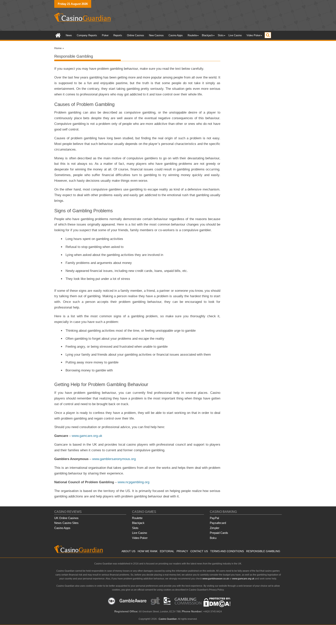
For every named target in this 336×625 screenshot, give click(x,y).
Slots (221, 35)
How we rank (148, 551)
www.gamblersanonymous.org (114, 459)
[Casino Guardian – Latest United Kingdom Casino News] (58, 35)
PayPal (214, 518)
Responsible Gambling (263, 551)
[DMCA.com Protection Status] (217, 606)
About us (128, 551)
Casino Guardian (168, 619)
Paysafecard (218, 523)
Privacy (182, 551)
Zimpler (214, 528)
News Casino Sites (66, 523)
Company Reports (87, 35)
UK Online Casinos (66, 518)
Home (58, 48)
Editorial (167, 551)
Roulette (192, 35)
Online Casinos (135, 35)
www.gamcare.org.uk (87, 436)
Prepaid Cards (219, 532)
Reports (117, 35)
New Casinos (156, 35)
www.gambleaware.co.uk (215, 578)
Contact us (199, 551)
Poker (105, 35)
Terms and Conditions (227, 551)
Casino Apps (176, 35)
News (69, 35)
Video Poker (253, 35)
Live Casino (235, 35)
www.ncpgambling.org (133, 482)
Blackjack (207, 35)
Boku (213, 537)
